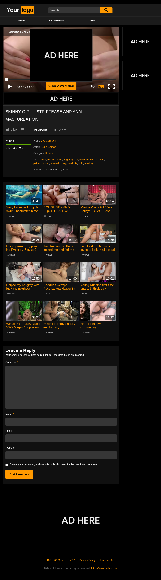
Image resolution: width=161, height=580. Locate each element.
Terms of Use (107, 560)
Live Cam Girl (48, 140)
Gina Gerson (49, 147)
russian (45, 163)
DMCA (71, 560)
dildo (59, 159)
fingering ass (71, 159)
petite (36, 163)
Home (21, 20)
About (42, 130)
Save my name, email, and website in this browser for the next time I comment (53, 464)
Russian (50, 153)
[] (106, 10)
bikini (43, 159)
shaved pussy (58, 163)
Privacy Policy (87, 560)
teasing (88, 163)
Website (10, 447)
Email (9, 430)
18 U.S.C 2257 (55, 560)
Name (9, 414)
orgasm (100, 159)
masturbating (86, 159)
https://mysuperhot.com (104, 568)
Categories (56, 20)
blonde (51, 159)
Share (61, 130)
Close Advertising (61, 85)
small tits (72, 163)
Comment (11, 362)
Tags (91, 20)
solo (80, 163)
